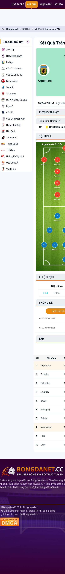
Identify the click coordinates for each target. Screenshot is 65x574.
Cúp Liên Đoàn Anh (15, 119)
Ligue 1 (9, 106)
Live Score (18, 4)
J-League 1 (12, 137)
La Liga (9, 62)
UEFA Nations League (16, 100)
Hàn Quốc (11, 131)
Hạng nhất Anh (13, 125)
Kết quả (31, 4)
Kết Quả (26, 29)
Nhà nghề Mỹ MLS (15, 156)
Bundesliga (11, 81)
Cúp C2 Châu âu (14, 75)
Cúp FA (9, 112)
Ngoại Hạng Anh (14, 56)
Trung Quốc (12, 144)
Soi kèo (58, 4)
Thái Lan (10, 150)
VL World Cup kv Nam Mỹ (47, 29)
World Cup (11, 169)
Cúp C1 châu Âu (14, 68)
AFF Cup (10, 49)
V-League (11, 93)
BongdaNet (12, 29)
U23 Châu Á (12, 162)
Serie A (10, 87)
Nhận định (45, 4)
